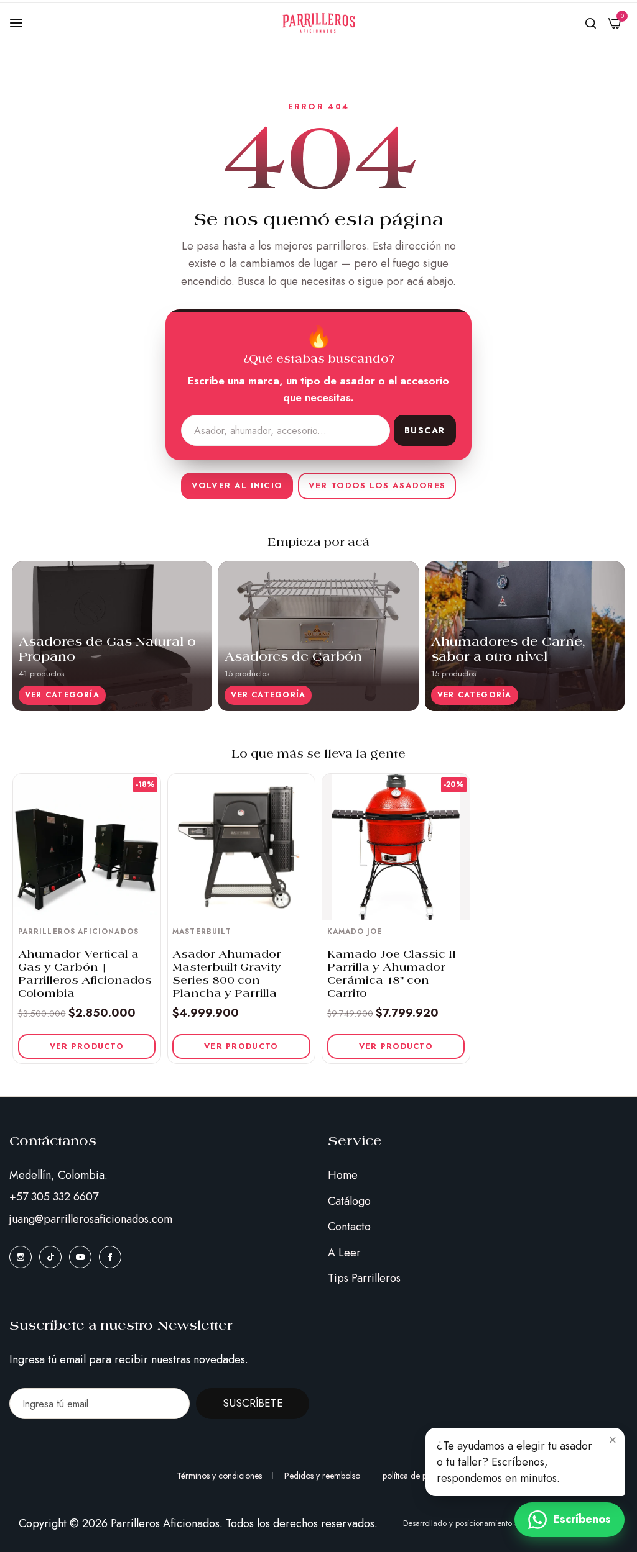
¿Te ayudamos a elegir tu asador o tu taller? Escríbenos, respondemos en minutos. (514, 1462)
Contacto (349, 1226)
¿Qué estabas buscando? (318, 360)
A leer (344, 1253)
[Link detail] (20, 1257)
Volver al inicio (237, 485)
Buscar (424, 430)
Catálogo (349, 1201)
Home (343, 1175)
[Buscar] (590, 23)
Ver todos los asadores (377, 485)
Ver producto (87, 1046)
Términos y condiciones (219, 1475)
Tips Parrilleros (364, 1278)
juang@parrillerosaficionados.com (90, 1219)
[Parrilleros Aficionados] (319, 23)
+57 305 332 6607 (53, 1197)
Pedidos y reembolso (322, 1475)
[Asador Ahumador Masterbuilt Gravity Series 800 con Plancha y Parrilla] (241, 847)
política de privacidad (421, 1475)
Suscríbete (253, 1402)
